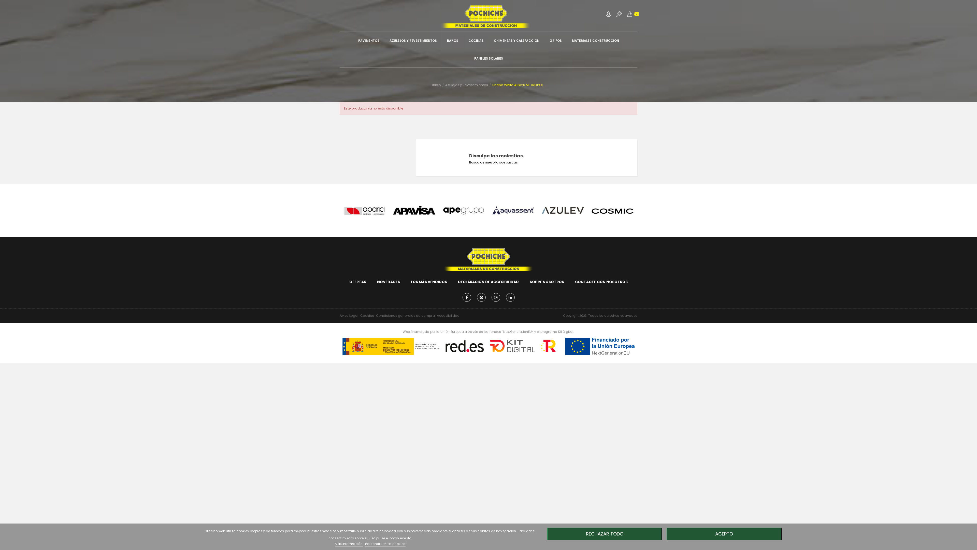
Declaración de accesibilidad (488, 281)
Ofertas (357, 281)
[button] (630, 14)
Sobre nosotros (547, 281)
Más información (349, 543)
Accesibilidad (448, 315)
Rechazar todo (604, 534)
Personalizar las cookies (385, 543)
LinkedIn (510, 297)
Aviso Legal (349, 315)
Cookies (367, 315)
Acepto (724, 534)
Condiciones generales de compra (405, 315)
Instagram (496, 297)
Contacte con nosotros (601, 281)
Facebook (467, 297)
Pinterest (481, 297)
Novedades (388, 281)
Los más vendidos (429, 281)
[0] (630, 14)
